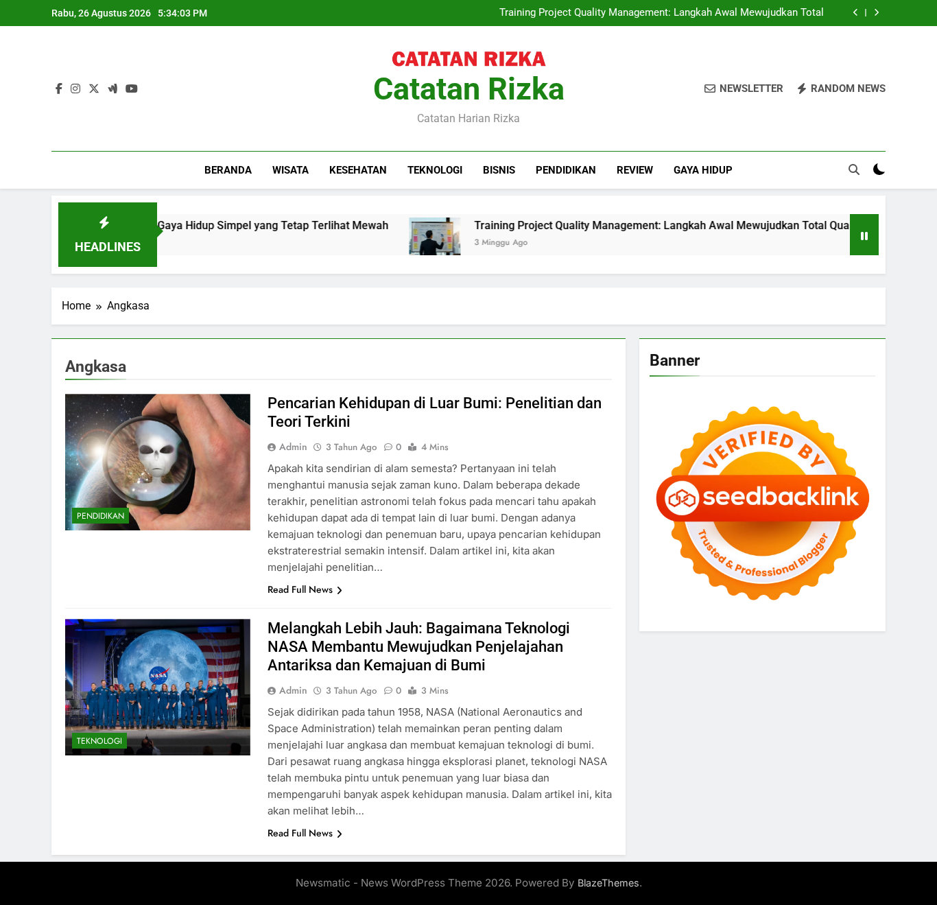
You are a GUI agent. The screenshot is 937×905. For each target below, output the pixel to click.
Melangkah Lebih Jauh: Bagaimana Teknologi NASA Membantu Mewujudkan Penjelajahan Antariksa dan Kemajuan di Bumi (419, 647)
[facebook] (59, 89)
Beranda (228, 170)
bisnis (499, 170)
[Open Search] (854, 169)
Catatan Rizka (469, 89)
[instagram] (75, 89)
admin (293, 447)
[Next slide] (876, 13)
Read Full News (300, 589)
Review (635, 170)
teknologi (434, 170)
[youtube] (131, 89)
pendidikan (566, 170)
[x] (94, 89)
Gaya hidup (703, 170)
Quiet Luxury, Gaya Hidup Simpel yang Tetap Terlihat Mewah (209, 225)
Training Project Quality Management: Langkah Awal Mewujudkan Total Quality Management (661, 13)
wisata (290, 170)
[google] (112, 89)
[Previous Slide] (855, 13)
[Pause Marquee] (864, 234)
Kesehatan (358, 170)
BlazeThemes (608, 883)
